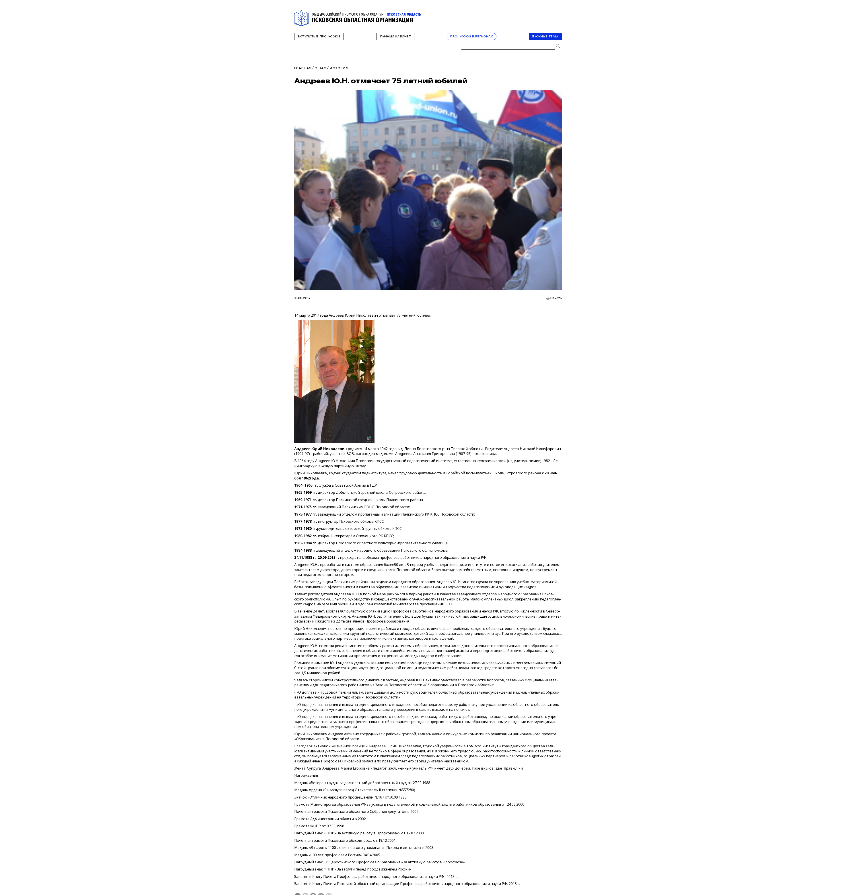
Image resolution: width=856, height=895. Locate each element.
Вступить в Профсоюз (319, 36)
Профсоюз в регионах (471, 36)
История (338, 68)
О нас (320, 68)
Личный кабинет (395, 36)
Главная (302, 68)
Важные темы (545, 36)
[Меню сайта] (558, 12)
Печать (556, 298)
